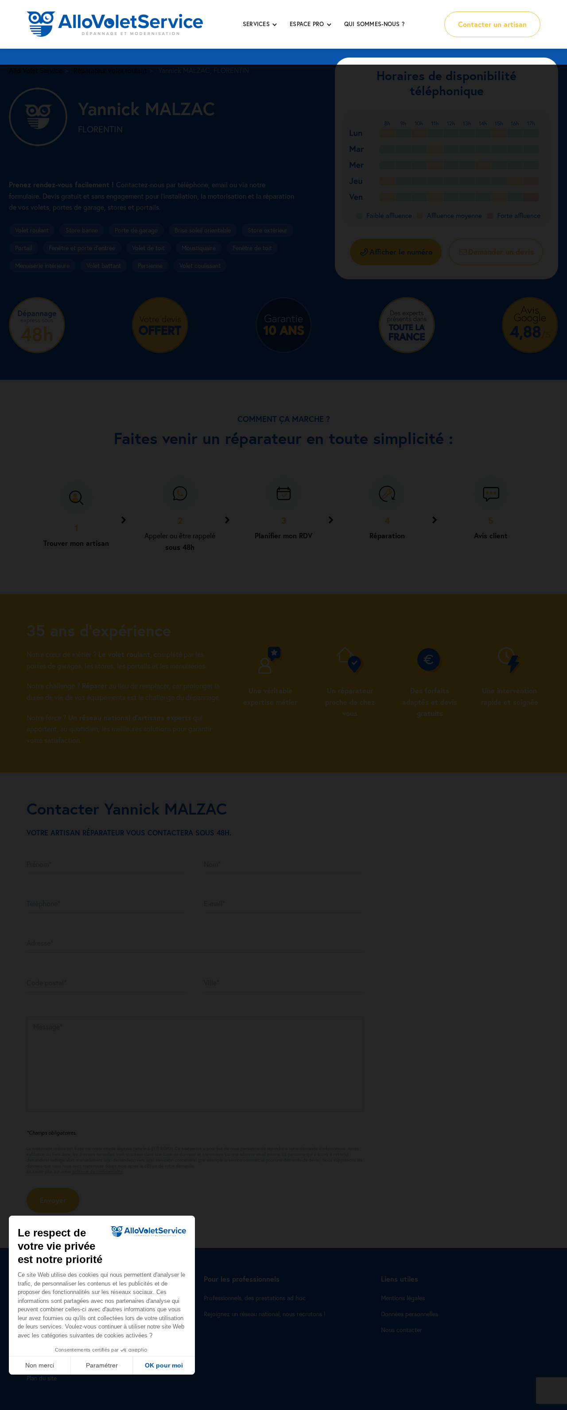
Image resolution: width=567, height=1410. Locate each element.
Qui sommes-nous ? (374, 24)
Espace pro (307, 24)
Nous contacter (401, 1329)
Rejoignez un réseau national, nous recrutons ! (265, 1314)
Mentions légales (403, 1298)
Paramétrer (102, 1365)
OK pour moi (164, 1365)
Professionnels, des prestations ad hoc (255, 1298)
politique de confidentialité (97, 1171)
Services (256, 24)
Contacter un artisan (492, 24)
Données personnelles (409, 1314)
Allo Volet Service (35, 70)
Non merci (39, 1365)
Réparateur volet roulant (110, 70)
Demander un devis (501, 252)
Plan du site (42, 1378)
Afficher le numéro (401, 252)
